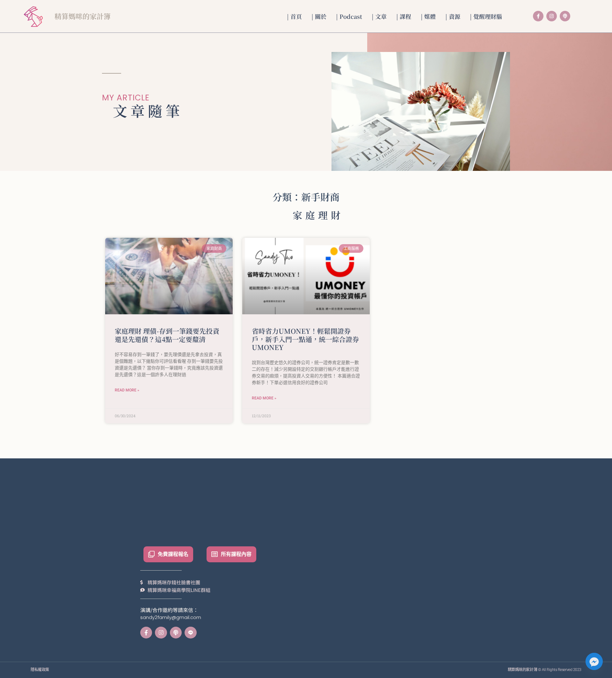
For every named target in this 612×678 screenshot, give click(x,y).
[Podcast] (565, 16)
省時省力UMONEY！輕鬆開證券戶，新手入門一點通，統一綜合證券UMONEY (305, 339)
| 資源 (452, 16)
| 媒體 (428, 16)
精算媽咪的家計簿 (83, 16)
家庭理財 (318, 215)
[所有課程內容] (214, 554)
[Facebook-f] (538, 16)
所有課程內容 (236, 554)
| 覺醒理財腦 (486, 16)
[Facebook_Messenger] (594, 661)
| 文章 (379, 16)
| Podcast (349, 16)
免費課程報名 (173, 554)
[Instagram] (551, 16)
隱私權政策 (40, 669)
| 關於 (318, 16)
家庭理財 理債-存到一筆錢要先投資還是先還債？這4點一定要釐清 (167, 335)
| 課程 (403, 16)
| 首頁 (294, 16)
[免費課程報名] (151, 554)
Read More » (127, 390)
